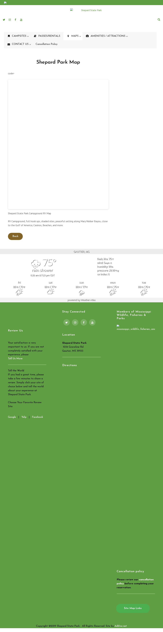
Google (12, 417)
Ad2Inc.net (121, 626)
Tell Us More (15, 358)
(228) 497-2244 (149, 3)
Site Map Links (133, 608)
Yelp (23, 417)
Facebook (37, 417)
